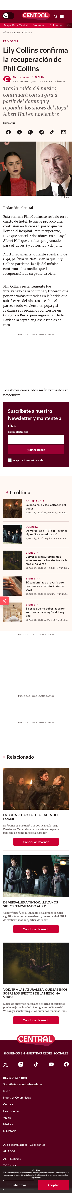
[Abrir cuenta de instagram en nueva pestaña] (20, 1063)
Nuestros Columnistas (17, 1097)
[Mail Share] (63, 132)
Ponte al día (35, 500)
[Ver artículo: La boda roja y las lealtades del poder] (12, 508)
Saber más (19, 1185)
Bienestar (39, 25)
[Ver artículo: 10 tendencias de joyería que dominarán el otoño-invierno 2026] (12, 586)
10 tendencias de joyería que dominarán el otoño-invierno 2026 (45, 586)
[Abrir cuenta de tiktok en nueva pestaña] (36, 1063)
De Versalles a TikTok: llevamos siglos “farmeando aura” (47, 532)
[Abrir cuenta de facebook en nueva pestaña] (66, 1063)
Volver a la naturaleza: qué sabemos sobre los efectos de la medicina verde (46, 560)
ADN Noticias (12, 1159)
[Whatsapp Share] (30, 132)
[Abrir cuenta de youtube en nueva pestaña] (51, 1063)
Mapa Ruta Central (16, 25)
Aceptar (53, 1185)
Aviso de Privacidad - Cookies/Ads (24, 1144)
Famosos (16, 32)
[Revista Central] (36, 16)
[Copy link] (52, 132)
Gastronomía (11, 1111)
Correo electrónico (18, 432)
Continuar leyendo (36, 842)
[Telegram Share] (41, 132)
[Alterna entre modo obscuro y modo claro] (8, 15)
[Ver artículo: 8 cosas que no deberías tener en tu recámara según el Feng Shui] (12, 612)
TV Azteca (9, 1165)
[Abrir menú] (61, 16)
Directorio (9, 1130)
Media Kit (9, 1124)
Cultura (32, 526)
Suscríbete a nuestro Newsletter (23, 1084)
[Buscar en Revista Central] (55, 16)
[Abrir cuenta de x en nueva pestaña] (5, 1063)
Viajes (7, 1117)
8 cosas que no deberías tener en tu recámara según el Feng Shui (45, 612)
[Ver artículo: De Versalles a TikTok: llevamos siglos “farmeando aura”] (12, 534)
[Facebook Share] (8, 132)
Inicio (6, 32)
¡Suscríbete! (36, 450)
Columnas (56, 25)
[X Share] (19, 132)
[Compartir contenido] (4, 600)
